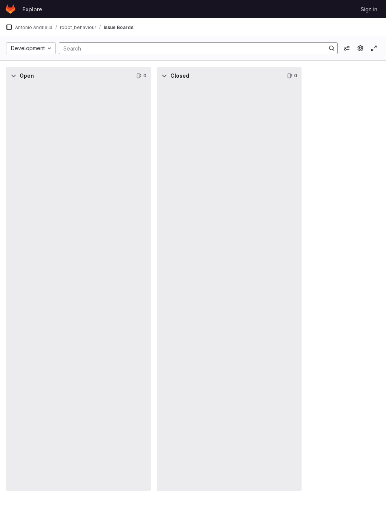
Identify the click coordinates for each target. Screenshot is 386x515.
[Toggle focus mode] (374, 48)
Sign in (369, 9)
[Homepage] (10, 9)
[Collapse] (13, 75)
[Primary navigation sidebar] (9, 27)
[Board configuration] (360, 48)
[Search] (332, 48)
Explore (32, 9)
